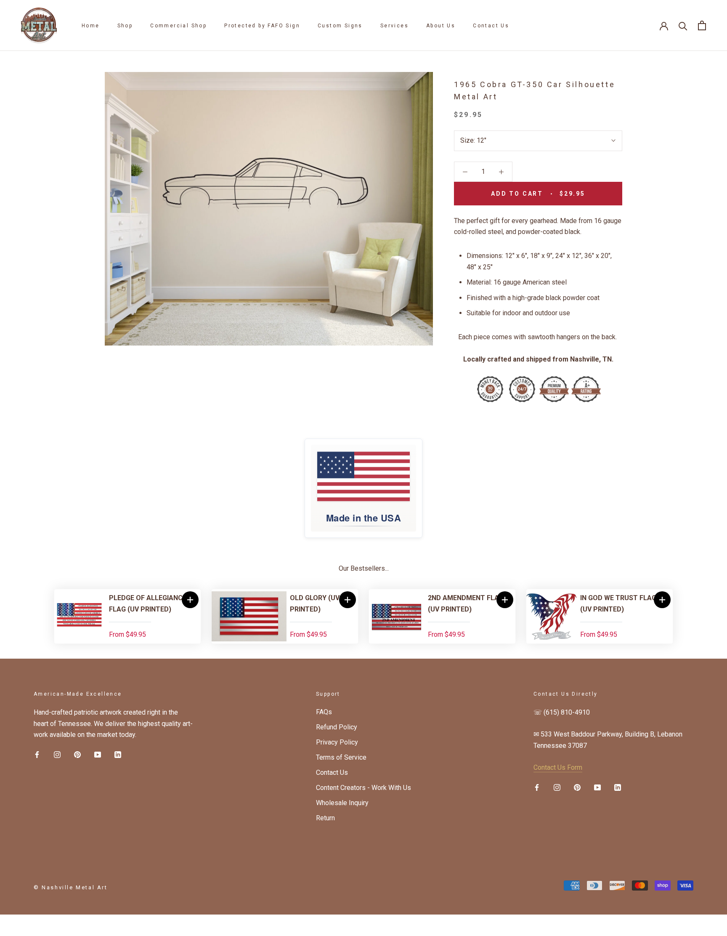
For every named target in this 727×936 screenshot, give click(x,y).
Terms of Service (341, 757)
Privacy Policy (337, 742)
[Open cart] (702, 25)
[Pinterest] (77, 754)
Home (91, 26)
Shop (125, 26)
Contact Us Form (557, 767)
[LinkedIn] (117, 754)
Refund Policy (336, 727)
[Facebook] (37, 754)
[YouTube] (97, 754)
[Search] (683, 25)
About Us (440, 26)
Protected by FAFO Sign (262, 26)
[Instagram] (57, 754)
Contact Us (491, 26)
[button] (190, 599)
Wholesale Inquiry (342, 803)
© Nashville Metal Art (71, 887)
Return (325, 818)
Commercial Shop (178, 26)
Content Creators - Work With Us (363, 788)
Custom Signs (340, 26)
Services (394, 26)
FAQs (324, 712)
